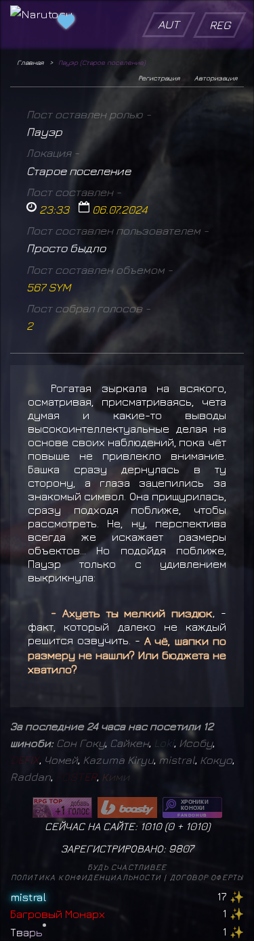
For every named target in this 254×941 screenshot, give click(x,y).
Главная (30, 62)
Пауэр (44, 131)
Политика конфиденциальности (86, 877)
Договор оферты (207, 877)
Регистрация (158, 78)
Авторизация (215, 78)
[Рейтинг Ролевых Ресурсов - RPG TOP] (62, 807)
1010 (196, 826)
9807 (181, 848)
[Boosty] (127, 807)
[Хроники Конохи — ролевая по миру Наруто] (192, 807)
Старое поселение (78, 171)
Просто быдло (66, 248)
